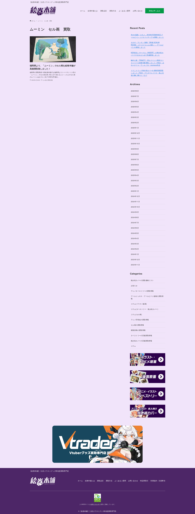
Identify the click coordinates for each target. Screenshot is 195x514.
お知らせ (134, 285)
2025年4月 (135, 175)
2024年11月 (135, 201)
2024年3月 (135, 243)
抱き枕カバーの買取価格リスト (142, 280)
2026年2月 (135, 122)
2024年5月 (135, 233)
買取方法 (109, 481)
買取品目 (100, 481)
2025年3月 (135, 180)
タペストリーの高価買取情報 (141, 335)
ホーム (80, 481)
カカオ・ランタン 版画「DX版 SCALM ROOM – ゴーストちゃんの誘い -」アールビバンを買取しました (147, 44)
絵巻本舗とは (90, 481)
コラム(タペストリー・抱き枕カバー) (144, 309)
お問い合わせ (133, 481)
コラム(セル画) (136, 314)
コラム (133, 346)
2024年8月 (135, 217)
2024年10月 (135, 207)
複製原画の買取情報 (138, 330)
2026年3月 (135, 117)
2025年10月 (135, 143)
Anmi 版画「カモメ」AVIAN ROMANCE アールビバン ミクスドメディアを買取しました (147, 35)
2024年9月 (135, 212)
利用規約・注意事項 (158, 481)
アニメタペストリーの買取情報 (142, 291)
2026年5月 (135, 106)
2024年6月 (135, 228)
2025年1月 (135, 191)
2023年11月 (135, 264)
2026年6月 (135, 101)
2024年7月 (135, 222)
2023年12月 (135, 259)
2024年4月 (135, 238)
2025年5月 (135, 170)
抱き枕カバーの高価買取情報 (141, 341)
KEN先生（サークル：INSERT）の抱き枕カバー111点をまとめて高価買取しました (147, 53)
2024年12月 (135, 196)
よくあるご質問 (120, 481)
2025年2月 (135, 185)
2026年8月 (135, 91)
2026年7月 (135, 96)
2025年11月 (135, 138)
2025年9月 (135, 149)
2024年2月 (135, 249)
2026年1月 (135, 127)
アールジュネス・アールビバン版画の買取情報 (147, 297)
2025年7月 (135, 159)
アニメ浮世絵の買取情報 (140, 319)
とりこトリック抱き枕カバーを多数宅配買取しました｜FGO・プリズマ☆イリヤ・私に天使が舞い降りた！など (147, 72)
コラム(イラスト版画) (139, 304)
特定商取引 (144, 481)
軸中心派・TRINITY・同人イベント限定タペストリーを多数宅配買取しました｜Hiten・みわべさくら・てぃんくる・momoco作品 (147, 62)
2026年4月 (135, 112)
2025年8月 (135, 154)
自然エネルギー (96, 504)
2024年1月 (135, 254)
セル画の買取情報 (137, 325)
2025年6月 (135, 164)
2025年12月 (135, 133)
